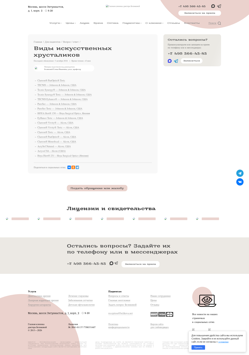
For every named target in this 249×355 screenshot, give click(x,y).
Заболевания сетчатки (80, 300)
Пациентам (131, 23)
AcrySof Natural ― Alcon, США (54, 146)
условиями (223, 342)
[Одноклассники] (73, 167)
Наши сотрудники (160, 295)
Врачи (98, 23)
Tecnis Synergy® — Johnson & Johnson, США (61, 89)
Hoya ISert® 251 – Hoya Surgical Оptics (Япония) (63, 155)
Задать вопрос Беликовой (122, 304)
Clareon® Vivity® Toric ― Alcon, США (58, 127)
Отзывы (173, 23)
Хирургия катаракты (39, 304)
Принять (198, 347)
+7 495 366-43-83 (192, 6)
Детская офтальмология (81, 304)
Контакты (192, 23)
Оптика (112, 23)
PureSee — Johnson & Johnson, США (57, 104)
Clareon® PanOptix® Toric (51, 80)
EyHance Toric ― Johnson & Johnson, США (60, 118)
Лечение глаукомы (78, 295)
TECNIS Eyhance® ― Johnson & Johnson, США (62, 99)
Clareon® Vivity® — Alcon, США (55, 122)
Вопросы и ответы (118, 295)
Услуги (54, 23)
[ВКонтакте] (69, 167)
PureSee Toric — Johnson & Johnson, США (59, 108)
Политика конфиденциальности (119, 326)
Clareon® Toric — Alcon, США (53, 132)
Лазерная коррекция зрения (43, 300)
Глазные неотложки (119, 300)
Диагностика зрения (39, 295)
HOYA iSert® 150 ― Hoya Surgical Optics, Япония (63, 113)
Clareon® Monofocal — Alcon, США (56, 141)
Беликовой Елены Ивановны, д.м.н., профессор (62, 69)
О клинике (153, 23)
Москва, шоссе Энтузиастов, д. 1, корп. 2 (53, 313)
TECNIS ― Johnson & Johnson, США (56, 85)
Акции (84, 23)
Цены (70, 23)
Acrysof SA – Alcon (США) (51, 150)
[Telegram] (77, 167)
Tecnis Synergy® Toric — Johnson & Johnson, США (64, 94)
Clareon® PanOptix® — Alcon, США (56, 136)
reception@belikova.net (120, 313)
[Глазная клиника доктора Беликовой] (124, 6)
